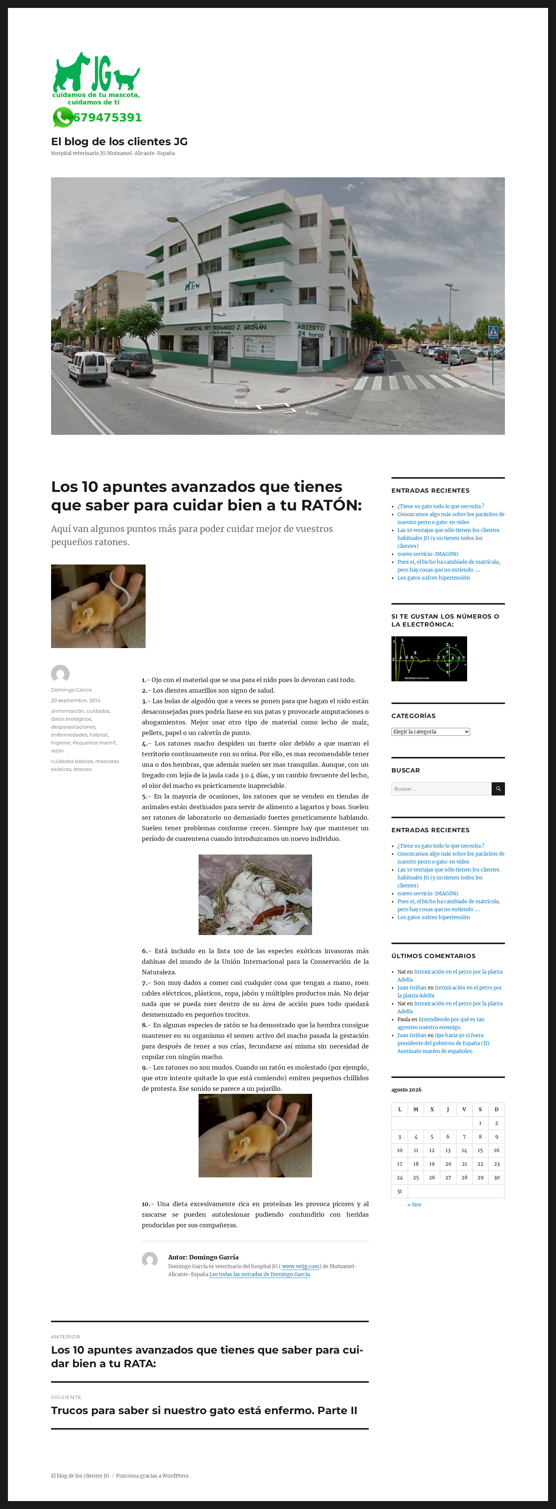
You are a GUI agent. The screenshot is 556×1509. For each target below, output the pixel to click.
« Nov (414, 1205)
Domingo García (71, 690)
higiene (60, 743)
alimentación (67, 711)
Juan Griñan (412, 988)
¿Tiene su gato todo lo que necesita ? (441, 506)
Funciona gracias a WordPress (152, 1476)
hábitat (99, 735)
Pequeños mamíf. (94, 743)
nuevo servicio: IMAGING (428, 554)
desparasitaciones (73, 727)
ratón (57, 751)
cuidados (98, 711)
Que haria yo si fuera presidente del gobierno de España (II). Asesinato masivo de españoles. (444, 1043)
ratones (82, 769)
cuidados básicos (72, 761)
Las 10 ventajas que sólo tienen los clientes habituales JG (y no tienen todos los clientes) (449, 538)
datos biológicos (71, 719)
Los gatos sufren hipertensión (434, 578)
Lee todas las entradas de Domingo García (260, 1274)
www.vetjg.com (300, 1266)
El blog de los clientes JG (119, 141)
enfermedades (69, 735)
